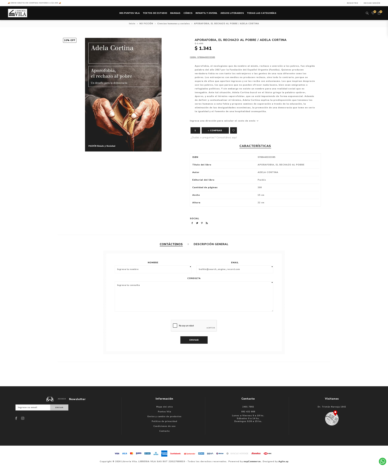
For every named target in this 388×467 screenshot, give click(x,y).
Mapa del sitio (164, 407)
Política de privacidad (164, 421)
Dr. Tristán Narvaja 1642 (332, 407)
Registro (352, 3)
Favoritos (233, 130)
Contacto (164, 431)
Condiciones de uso (164, 426)
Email (235, 262)
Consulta (194, 278)
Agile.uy (283, 461)
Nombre (153, 262)
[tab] (171, 244)
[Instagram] (22, 418)
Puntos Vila (164, 411)
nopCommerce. (252, 461)
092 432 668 (248, 411)
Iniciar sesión (372, 3)
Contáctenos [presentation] (171, 244)
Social (194, 218)
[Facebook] (16, 418)
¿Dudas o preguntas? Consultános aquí (214, 137)
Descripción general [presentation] (211, 244)
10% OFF (69, 40)
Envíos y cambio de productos (164, 416)
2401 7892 (248, 407)
